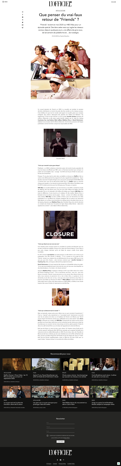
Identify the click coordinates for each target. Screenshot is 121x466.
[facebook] (22, 14)
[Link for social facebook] (57, 460)
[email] (22, 12)
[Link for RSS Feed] (63, 460)
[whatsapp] (22, 25)
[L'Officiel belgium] (60, 4)
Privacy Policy (67, 437)
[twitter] (22, 22)
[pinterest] (22, 17)
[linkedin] (22, 20)
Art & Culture (60, 10)
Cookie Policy (71, 463)
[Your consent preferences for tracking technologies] (118, 463)
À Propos (48, 463)
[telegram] (22, 27)
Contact (55, 463)
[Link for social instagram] (60, 460)
